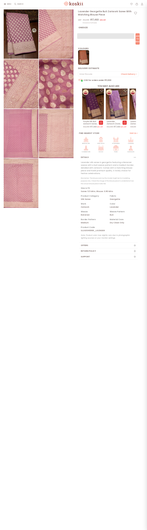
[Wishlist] (131, 4)
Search (20, 4)
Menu (9, 4)
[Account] (142, 4)
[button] (101, 123)
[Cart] (137, 4)
